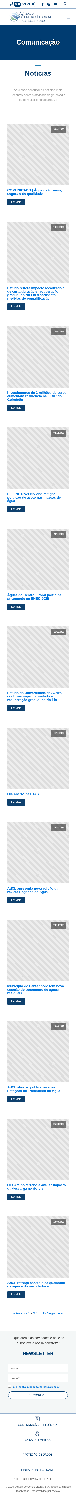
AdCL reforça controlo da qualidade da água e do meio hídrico (36, 1284)
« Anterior (20, 1313)
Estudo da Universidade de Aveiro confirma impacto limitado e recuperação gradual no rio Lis (34, 696)
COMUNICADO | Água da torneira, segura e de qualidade (34, 192)
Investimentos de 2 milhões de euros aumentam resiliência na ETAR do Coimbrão (36, 396)
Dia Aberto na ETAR (23, 794)
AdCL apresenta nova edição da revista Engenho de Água (32, 890)
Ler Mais (16, 201)
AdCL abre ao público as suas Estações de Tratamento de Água (33, 1089)
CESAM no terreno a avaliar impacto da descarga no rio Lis (36, 1186)
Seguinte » (55, 1313)
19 (44, 1313)
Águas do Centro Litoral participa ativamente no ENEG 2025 (34, 596)
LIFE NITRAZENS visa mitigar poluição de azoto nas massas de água (34, 497)
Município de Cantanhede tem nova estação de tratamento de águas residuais (35, 989)
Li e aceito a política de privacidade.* (36, 1386)
